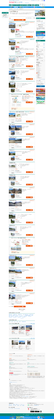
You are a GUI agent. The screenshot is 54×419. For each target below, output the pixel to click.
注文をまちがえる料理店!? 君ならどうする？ (14, 0)
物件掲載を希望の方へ (28, 414)
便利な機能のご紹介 (36, 405)
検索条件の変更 (38, 40)
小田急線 (43, 0)
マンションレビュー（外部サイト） (25, 396)
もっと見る (21, 318)
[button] (9, 326)
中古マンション (18, 5)
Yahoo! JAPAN (32, 0)
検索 (44, 0)
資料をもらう (29, 36)
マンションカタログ (11, 408)
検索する (41, 86)
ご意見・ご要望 (35, 414)
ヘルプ (35, 0)
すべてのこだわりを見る (42, 79)
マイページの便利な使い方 (5, 17)
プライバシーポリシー (13, 414)
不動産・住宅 (10, 404)
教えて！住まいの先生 (17, 408)
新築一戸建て (21, 5)
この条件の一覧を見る (32, 323)
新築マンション (14, 5)
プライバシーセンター (19, 414)
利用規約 (24, 414)
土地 (30, 5)
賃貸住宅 (10, 5)
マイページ (41, 28)
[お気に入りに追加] (33, 37)
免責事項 (32, 414)
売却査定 (33, 5)
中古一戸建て (25, 5)
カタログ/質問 (36, 5)
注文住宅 (29, 5)
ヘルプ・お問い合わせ (40, 414)
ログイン (17, 2)
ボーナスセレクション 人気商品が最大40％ (24, 2)
